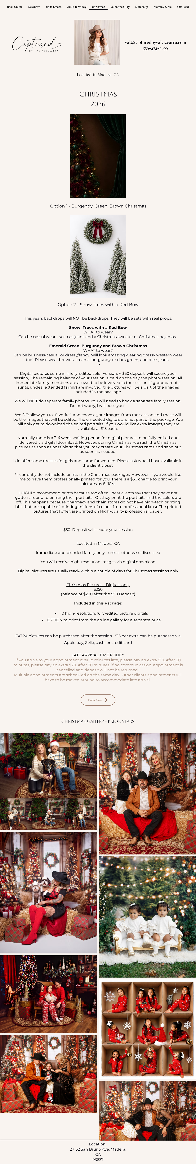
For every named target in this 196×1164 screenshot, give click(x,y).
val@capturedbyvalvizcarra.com (155, 42)
